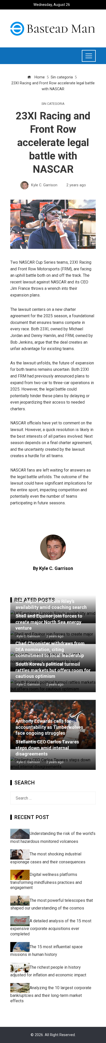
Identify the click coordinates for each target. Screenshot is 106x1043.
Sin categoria (53, 104)
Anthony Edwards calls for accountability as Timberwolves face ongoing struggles (49, 727)
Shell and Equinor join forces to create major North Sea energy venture (48, 622)
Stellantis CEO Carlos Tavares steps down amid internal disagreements (47, 747)
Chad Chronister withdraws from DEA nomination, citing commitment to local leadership (50, 649)
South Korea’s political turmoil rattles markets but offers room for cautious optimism (53, 670)
